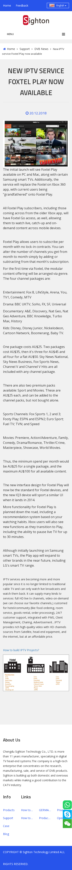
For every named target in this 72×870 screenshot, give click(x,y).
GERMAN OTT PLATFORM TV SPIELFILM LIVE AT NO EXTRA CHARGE (45, 810)
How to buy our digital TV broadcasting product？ (27, 818)
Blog (6, 834)
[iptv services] (36, 673)
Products (9, 810)
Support (25, 49)
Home (7, 5)
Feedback (22, 5)
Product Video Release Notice (45, 818)
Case (6, 826)
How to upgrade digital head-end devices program (27, 810)
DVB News (41, 49)
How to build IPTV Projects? (21, 650)
